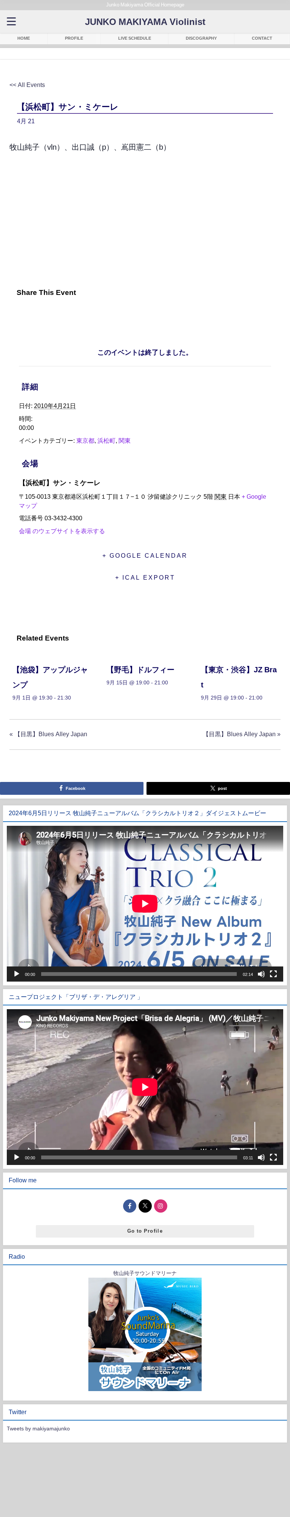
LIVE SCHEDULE (134, 38)
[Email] (54, 315)
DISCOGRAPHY (201, 38)
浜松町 (106, 440)
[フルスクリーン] (273, 974)
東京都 (85, 440)
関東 (125, 440)
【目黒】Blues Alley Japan (48, 734)
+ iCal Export (145, 577)
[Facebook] (17, 315)
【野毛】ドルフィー (140, 669)
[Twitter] (35, 315)
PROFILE (74, 38)
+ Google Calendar (145, 555)
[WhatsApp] (73, 315)
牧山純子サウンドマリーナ (145, 1273)
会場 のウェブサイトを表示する (62, 531)
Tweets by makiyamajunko (38, 1428)
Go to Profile (145, 1230)
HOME (23, 38)
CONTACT (262, 38)
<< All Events (27, 85)
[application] (145, 904)
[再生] (16, 974)
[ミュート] (261, 974)
